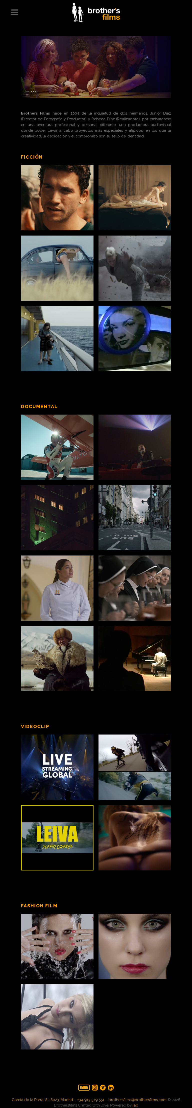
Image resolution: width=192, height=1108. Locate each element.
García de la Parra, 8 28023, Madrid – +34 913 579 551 (58, 1100)
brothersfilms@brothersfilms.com (137, 1100)
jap (135, 1105)
